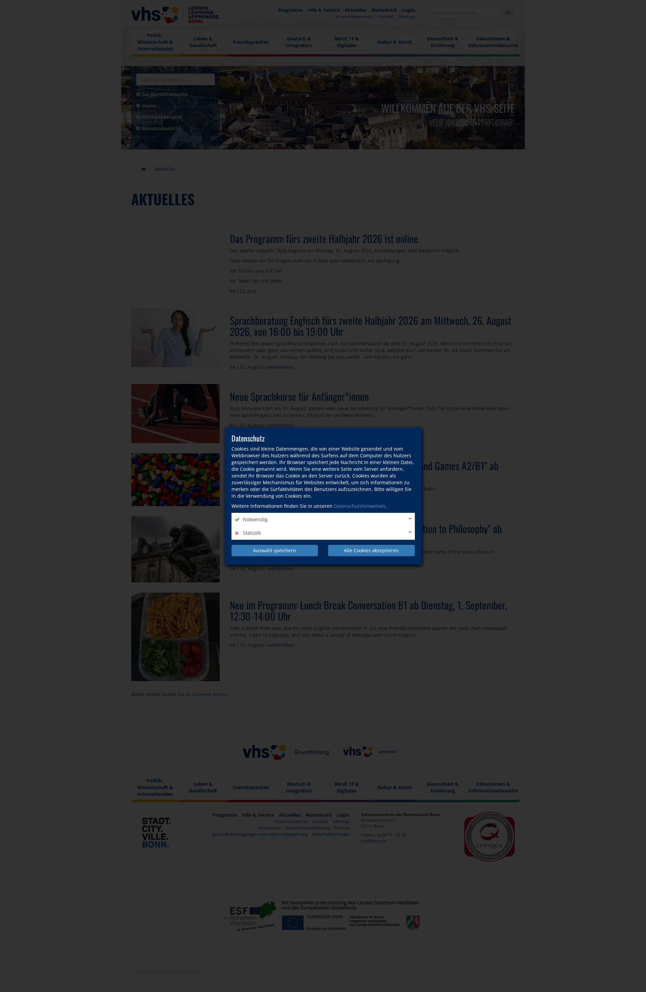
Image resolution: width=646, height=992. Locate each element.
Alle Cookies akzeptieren (371, 550)
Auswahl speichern (274, 550)
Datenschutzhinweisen (359, 506)
